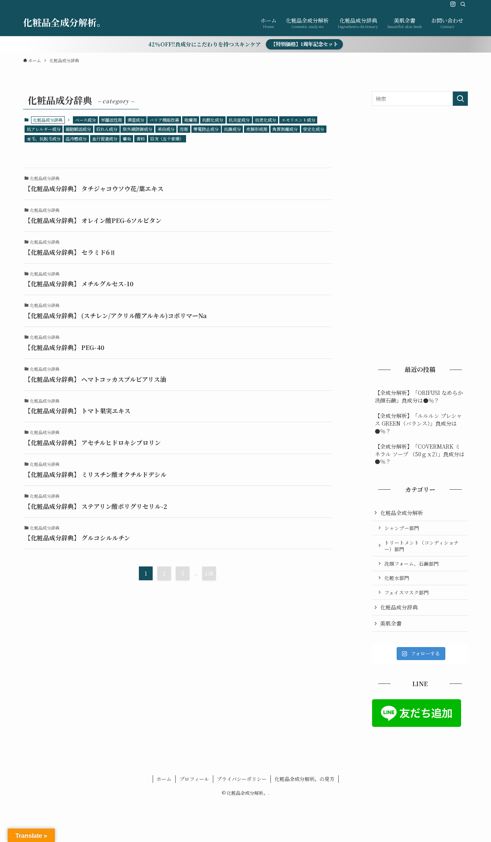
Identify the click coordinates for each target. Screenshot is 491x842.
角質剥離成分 (285, 129)
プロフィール (194, 779)
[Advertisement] (420, 234)
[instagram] (453, 4)
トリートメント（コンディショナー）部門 (421, 546)
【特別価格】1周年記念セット (304, 44)
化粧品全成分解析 (401, 513)
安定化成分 (313, 129)
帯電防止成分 (206, 129)
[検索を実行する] (460, 98)
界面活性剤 (111, 120)
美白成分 (166, 129)
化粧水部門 (396, 577)
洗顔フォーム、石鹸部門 (411, 563)
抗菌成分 (232, 129)
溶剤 (184, 129)
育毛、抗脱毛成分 (44, 138)
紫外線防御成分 (137, 129)
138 (209, 573)
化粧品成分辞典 (399, 607)
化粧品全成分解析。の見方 (304, 779)
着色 (127, 138)
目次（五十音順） (167, 138)
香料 (141, 138)
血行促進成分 (104, 138)
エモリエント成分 (298, 120)
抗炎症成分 (239, 120)
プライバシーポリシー (242, 779)
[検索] (463, 4)
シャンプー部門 (401, 528)
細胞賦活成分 (78, 129)
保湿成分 (135, 120)
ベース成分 (85, 120)
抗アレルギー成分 (44, 129)
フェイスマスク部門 (406, 592)
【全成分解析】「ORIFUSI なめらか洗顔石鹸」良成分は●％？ (419, 396)
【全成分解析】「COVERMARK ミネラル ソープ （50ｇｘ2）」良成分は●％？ (420, 453)
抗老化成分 (265, 120)
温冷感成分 (76, 138)
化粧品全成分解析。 (64, 22)
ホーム (164, 779)
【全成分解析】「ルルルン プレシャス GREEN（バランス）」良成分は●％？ (418, 423)
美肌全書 (391, 623)
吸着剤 (191, 120)
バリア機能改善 (164, 120)
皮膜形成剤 (256, 129)
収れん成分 (106, 129)
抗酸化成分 (212, 120)
